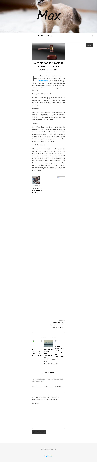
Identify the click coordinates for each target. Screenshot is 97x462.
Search (89, 45)
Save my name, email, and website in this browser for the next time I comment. (45, 398)
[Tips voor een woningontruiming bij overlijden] (61, 247)
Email (46, 386)
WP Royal (53, 449)
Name (34, 386)
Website (58, 386)
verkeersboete (43, 81)
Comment (35, 403)
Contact (50, 36)
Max (48, 16)
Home (40, 36)
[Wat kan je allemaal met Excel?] (36, 180)
